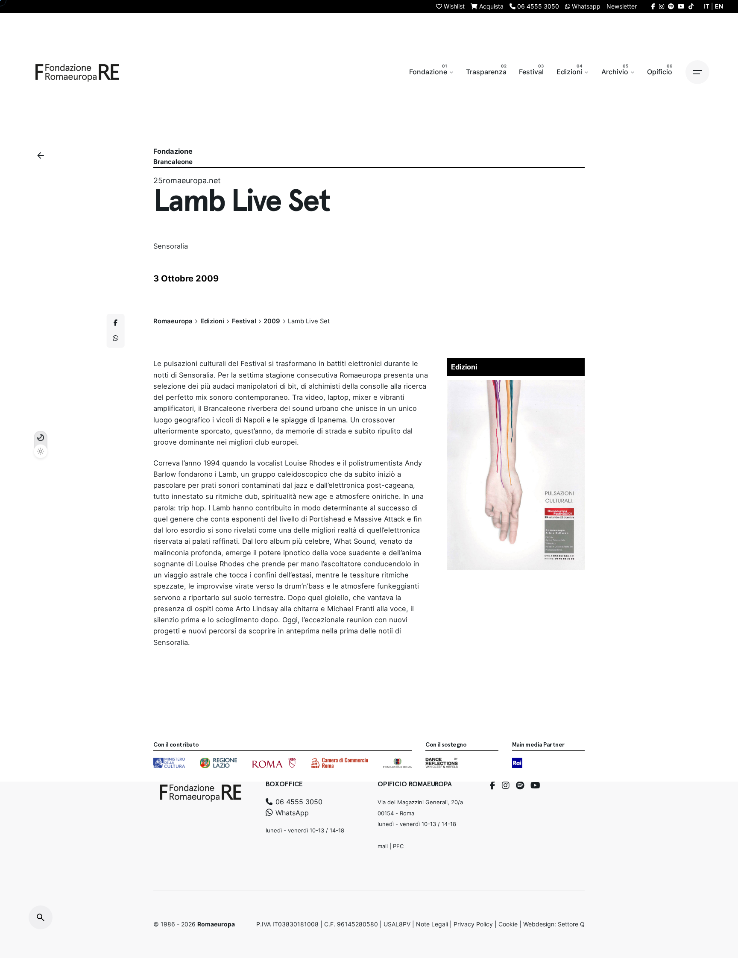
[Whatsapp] (115, 338)
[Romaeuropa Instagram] (661, 6)
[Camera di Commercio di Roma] (339, 763)
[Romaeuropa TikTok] (691, 6)
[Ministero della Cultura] (169, 763)
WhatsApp (291, 812)
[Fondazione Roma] (397, 763)
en (719, 6)
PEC (398, 845)
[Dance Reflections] (441, 763)
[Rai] (517, 763)
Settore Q (571, 924)
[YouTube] (535, 785)
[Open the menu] (697, 72)
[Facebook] (492, 785)
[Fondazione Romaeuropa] (77, 72)
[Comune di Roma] (274, 763)
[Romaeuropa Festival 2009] (516, 385)
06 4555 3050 (297, 801)
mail (383, 845)
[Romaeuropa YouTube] (681, 6)
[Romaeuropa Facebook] (653, 6)
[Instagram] (506, 785)
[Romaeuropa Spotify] (671, 6)
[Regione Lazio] (218, 763)
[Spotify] (520, 785)
